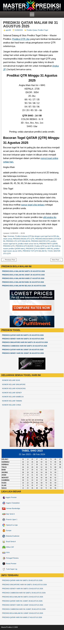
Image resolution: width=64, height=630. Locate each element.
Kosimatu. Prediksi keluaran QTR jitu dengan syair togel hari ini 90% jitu (33, 236)
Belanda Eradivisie (12, 536)
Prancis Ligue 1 (11, 519)
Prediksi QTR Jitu (20, 39)
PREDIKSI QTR (9, 246)
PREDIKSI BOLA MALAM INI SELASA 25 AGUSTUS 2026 (24, 286)
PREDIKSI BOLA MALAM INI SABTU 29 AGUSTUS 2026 (23, 271)
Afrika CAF (10, 547)
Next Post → (56, 260)
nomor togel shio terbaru (33, 204)
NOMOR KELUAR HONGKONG (14, 388)
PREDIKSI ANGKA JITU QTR (23, 239)
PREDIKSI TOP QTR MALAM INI (35, 251)
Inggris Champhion (13, 503)
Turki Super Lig (11, 569)
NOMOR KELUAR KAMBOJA (13, 397)
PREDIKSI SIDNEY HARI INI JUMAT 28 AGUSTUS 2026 (23, 353)
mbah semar (7, 239)
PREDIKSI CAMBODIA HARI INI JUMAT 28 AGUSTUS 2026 (24, 609)
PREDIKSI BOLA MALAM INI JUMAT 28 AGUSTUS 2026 (23, 275)
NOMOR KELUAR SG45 (11, 380)
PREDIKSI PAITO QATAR (48, 244)
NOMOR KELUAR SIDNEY (12, 393)
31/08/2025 (19, 30)
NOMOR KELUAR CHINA (11, 405)
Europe (8, 530)
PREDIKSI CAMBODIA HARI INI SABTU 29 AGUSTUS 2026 (24, 346)
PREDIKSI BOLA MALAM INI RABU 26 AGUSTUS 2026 (23, 282)
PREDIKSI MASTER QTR (40, 241)
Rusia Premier (11, 563)
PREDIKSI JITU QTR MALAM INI (18, 241)
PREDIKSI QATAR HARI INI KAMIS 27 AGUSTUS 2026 (22, 617)
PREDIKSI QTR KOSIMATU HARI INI (39, 248)
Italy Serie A (10, 514)
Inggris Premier (11, 497)
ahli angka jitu (49, 217)
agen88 (8, 30)
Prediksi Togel (43, 30)
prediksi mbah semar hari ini (28, 244)
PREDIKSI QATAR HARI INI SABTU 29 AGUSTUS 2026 (23, 335)
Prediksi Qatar (32, 30)
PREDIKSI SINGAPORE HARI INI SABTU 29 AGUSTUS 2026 (25, 342)
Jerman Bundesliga (13, 508)
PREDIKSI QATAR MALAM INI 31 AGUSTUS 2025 (30, 24)
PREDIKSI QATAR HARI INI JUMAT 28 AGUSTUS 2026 (22, 349)
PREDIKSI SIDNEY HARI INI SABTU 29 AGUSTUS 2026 (23, 339)
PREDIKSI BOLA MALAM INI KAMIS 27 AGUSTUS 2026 (23, 278)
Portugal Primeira (12, 558)
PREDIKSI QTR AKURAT (24, 246)
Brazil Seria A (11, 541)
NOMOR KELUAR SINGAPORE (13, 384)
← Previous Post (9, 260)
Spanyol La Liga (12, 525)
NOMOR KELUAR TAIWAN (12, 401)
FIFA (8, 552)
